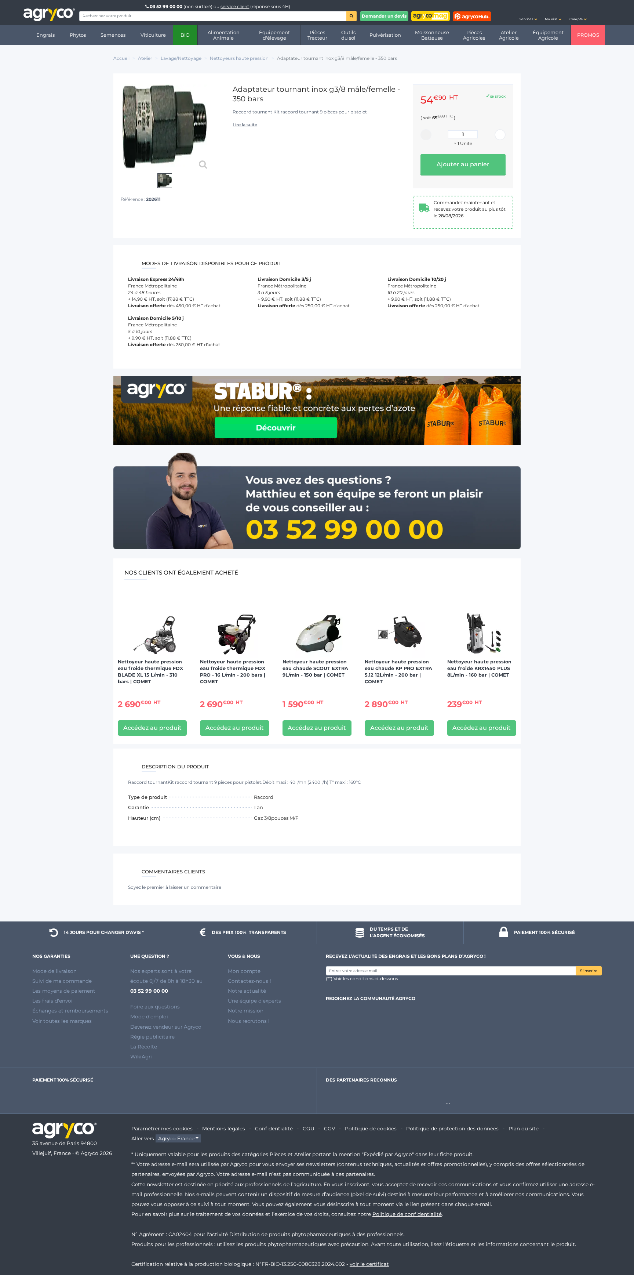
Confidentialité (274, 1128)
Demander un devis (384, 16)
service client (235, 6)
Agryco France (176, 1138)
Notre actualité (247, 991)
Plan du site (524, 1128)
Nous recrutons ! (249, 1021)
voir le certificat (369, 1264)
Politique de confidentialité (407, 1214)
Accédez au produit (152, 727)
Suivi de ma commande (62, 981)
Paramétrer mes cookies (162, 1128)
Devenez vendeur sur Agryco (165, 1027)
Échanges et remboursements (70, 1011)
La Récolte (143, 1047)
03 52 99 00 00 (166, 6)
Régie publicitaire (152, 1037)
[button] (528, 12)
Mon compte (244, 971)
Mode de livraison (54, 971)
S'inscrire (588, 970)
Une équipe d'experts (254, 1001)
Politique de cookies (371, 1128)
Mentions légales (223, 1128)
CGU (308, 1128)
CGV (329, 1128)
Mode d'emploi (149, 1016)
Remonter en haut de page (615, 1243)
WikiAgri (141, 1057)
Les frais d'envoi (52, 1001)
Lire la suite (245, 124)
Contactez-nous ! (249, 981)
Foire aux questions (155, 1007)
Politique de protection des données (452, 1128)
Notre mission (245, 1011)
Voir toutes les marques (62, 1021)
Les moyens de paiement (63, 991)
